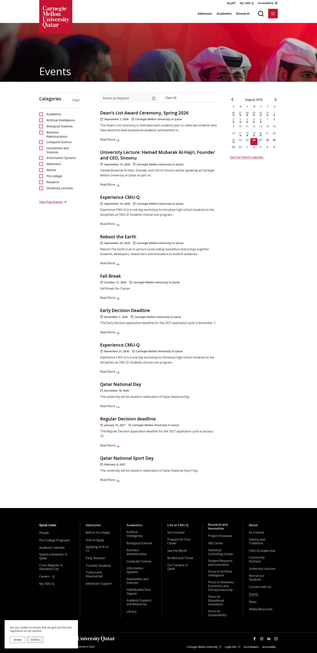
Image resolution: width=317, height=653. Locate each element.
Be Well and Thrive (180, 558)
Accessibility (266, 3)
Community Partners (257, 559)
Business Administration (56, 134)
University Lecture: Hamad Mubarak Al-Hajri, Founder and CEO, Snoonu (157, 155)
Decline (35, 639)
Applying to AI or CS (97, 549)
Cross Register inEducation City (51, 567)
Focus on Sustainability (217, 613)
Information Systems (61, 158)
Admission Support (99, 584)
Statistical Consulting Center (220, 552)
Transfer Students (98, 566)
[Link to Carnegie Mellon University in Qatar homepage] (55, 16)
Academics (224, 14)
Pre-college (54, 176)
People (44, 533)
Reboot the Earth (118, 237)
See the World (177, 551)
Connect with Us (260, 587)
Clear (76, 100)
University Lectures (59, 188)
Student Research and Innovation (220, 563)
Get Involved (175, 532)
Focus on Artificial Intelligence (220, 573)
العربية (231, 3)
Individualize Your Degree (139, 591)
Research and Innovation (218, 526)
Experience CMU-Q (120, 197)
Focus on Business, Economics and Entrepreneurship (221, 586)
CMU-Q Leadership (262, 551)
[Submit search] (153, 97)
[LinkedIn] (269, 639)
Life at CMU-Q (177, 525)
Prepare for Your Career (179, 541)
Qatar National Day (120, 384)
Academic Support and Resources (139, 602)
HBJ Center (215, 543)
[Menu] (273, 13)
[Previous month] (232, 99)
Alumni (51, 170)
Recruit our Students (256, 578)
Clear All (170, 98)
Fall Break (110, 276)
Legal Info (230, 647)
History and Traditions (257, 541)
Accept (17, 639)
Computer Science (59, 142)
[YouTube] (276, 639)
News (253, 602)
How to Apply (95, 540)
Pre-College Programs (54, 540)
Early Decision (95, 558)
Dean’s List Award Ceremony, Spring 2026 (144, 113)
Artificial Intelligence (60, 120)
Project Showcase (220, 536)
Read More (108, 139)
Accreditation (251, 647)
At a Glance (256, 532)
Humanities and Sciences (57, 150)
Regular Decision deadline (128, 419)
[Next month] (275, 99)
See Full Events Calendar (246, 157)
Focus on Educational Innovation (216, 600)
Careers (45, 576)
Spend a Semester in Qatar (53, 556)
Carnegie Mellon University (202, 647)
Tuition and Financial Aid (94, 574)
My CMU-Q (247, 3)
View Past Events (50, 202)
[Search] (260, 13)
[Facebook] (254, 639)
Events (253, 594)
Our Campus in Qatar (177, 567)
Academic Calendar (52, 548)
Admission (205, 14)
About (253, 525)
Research (242, 14)
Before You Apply (98, 532)
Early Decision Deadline (125, 310)
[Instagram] (261, 639)
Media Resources (260, 609)
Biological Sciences (59, 126)
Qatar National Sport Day (127, 458)
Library (131, 611)
